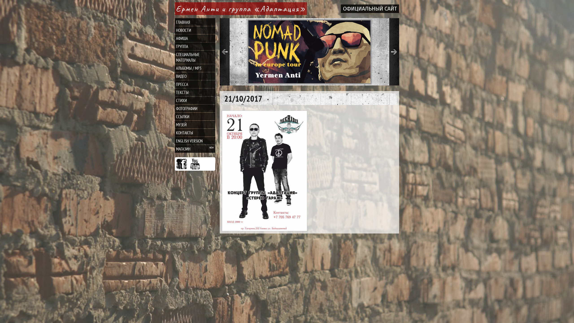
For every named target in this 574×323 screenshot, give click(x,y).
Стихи (181, 100)
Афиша (182, 38)
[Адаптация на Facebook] (181, 164)
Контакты (184, 132)
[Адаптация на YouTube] (195, 164)
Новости (183, 30)
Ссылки (182, 116)
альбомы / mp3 (189, 68)
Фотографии (186, 108)
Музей (181, 124)
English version (189, 141)
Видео (181, 76)
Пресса (182, 84)
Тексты (182, 92)
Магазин (183, 149)
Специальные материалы (188, 57)
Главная (183, 22)
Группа (182, 46)
